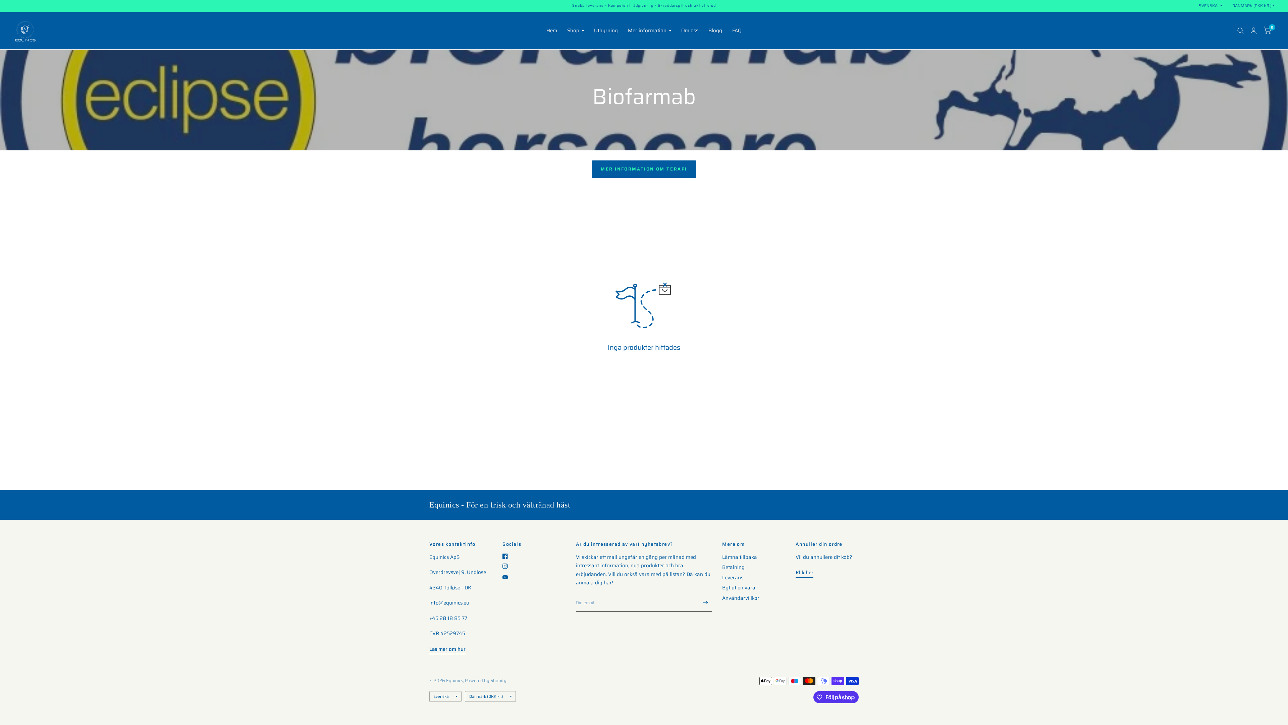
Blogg (715, 31)
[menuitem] (551, 31)
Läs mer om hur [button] (447, 649)
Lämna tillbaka (739, 557)
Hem (551, 31)
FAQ (737, 31)
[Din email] (705, 603)
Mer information (647, 31)
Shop (573, 31)
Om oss (689, 31)
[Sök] (1240, 30)
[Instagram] (507, 566)
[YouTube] (507, 577)
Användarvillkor (740, 598)
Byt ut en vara (738, 588)
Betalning (733, 567)
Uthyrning (606, 31)
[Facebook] (507, 556)
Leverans (732, 578)
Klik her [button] (804, 573)
